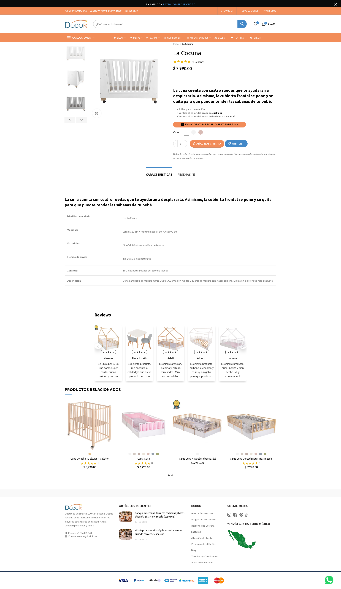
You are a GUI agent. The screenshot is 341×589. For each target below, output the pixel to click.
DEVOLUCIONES (250, 10)
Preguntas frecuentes (203, 519)
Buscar (242, 24)
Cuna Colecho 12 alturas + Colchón (90, 458)
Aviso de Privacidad (202, 562)
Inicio (176, 43)
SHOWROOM (227, 10)
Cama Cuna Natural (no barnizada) (197, 458)
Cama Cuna (143, 458)
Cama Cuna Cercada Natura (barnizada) (251, 458)
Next (81, 120)
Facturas (196, 531)
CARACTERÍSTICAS (159, 174)
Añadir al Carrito (208, 143)
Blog (193, 550)
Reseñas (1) (186, 174)
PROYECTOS (270, 10)
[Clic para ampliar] (96, 113)
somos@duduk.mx (87, 536)
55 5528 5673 (84, 532)
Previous (69, 120)
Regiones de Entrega (203, 525)
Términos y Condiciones (204, 556)
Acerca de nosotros (202, 513)
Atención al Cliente (202, 537)
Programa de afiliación (203, 543)
